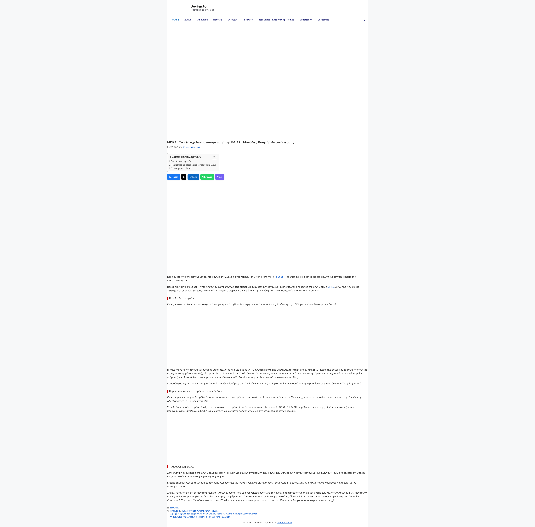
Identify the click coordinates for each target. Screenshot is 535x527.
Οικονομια (202, 19)
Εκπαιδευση (306, 19)
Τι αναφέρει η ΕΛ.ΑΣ (181, 168)
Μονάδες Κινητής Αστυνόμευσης (203, 511)
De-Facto (198, 6)
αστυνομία (175, 511)
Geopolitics (323, 19)
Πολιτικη (174, 19)
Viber (219, 177)
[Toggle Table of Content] (213, 157)
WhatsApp (207, 177)
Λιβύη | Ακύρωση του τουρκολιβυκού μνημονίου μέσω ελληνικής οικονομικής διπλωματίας (213, 514)
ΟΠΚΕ (331, 286)
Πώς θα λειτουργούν (181, 161)
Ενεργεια (232, 19)
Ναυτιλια (217, 19)
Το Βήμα (279, 276)
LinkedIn (193, 177)
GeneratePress (284, 522)
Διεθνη (187, 19)
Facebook (173, 177)
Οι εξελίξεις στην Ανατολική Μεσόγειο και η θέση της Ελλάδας (200, 517)
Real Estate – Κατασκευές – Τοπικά (276, 19)
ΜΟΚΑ (184, 511)
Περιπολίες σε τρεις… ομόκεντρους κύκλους (193, 165)
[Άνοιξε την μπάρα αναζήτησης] (364, 20)
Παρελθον (248, 19)
